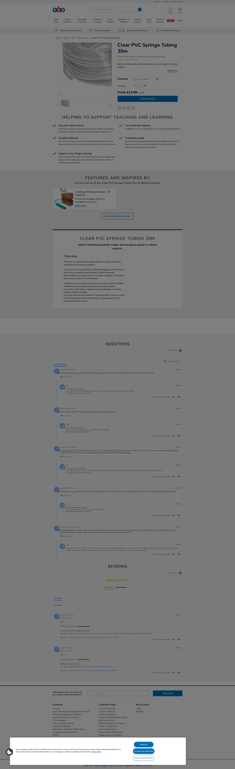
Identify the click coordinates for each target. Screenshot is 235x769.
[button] (9, 752)
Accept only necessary (143, 751)
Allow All (143, 744)
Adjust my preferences (143, 758)
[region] (98, 751)
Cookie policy (96, 752)
